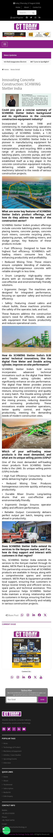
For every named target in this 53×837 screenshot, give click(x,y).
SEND (42, 699)
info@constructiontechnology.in (14, 827)
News (5, 743)
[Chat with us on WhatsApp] (6, 830)
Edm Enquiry (8, 796)
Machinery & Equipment (12, 751)
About (26, 7)
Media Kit (7, 792)
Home (18, 7)
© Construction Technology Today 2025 (18, 834)
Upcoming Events (10, 759)
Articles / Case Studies (12, 755)
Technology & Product (11, 747)
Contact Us (37, 7)
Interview (7, 763)
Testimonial (7, 784)
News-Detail (15, 69)
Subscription (8, 788)
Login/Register (17, 17)
